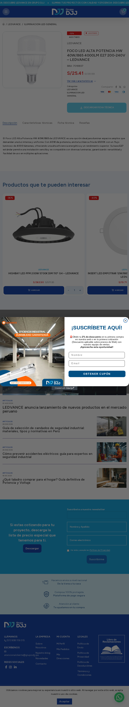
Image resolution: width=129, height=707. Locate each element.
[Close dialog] (125, 320)
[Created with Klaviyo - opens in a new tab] (64, 388)
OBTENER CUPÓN (97, 373)
